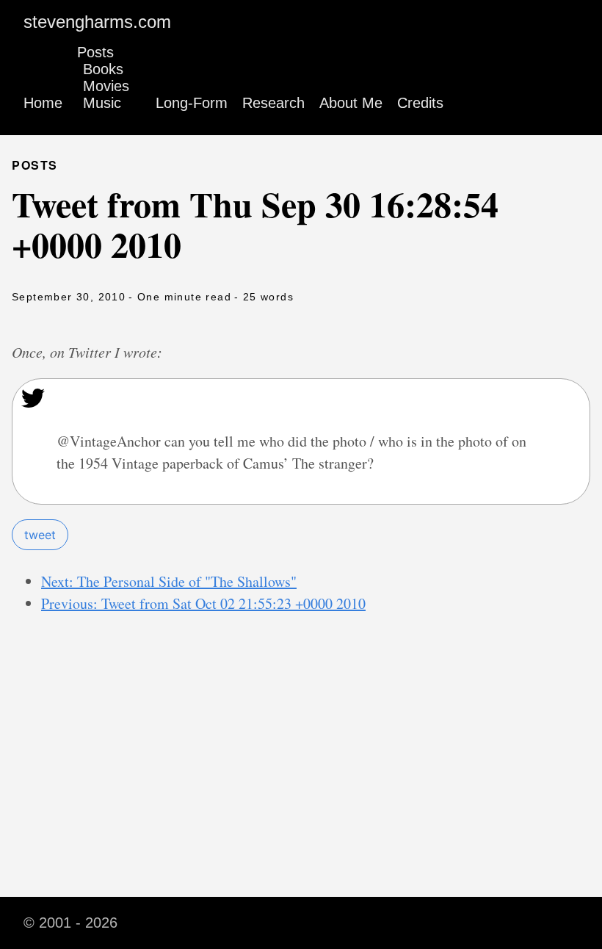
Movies (106, 86)
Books (103, 69)
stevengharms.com (97, 22)
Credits (420, 103)
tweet (40, 534)
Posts (95, 52)
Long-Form (192, 103)
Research (273, 103)
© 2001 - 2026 (70, 922)
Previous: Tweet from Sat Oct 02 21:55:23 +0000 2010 (203, 603)
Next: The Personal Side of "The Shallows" (169, 581)
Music (102, 103)
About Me (350, 103)
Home (42, 103)
